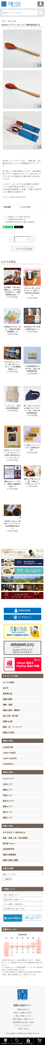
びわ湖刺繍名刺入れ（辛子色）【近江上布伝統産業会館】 (32, 368)
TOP (3, 21)
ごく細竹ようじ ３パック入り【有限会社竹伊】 (32, 447)
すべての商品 (8, 682)
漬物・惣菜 (7, 704)
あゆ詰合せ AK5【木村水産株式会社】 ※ (32, 328)
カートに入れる (24, 248)
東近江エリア (8, 801)
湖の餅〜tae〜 (9, 843)
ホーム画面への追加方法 (13, 904)
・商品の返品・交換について (22, 1019)
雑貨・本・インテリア (12, 727)
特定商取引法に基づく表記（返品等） (21, 222)
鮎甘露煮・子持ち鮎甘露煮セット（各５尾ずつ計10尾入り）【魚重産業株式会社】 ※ (12, 291)
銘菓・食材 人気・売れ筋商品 (15, 838)
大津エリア (7, 784)
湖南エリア (7, 789)
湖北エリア (7, 812)
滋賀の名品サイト (23, 1005)
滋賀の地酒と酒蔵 (10, 860)
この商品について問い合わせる (18, 217)
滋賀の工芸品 (12, 21)
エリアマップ (8, 778)
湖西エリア (7, 817)
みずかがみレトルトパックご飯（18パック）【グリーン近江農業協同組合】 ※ (12, 365)
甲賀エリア (7, 795)
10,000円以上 (8, 764)
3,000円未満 (8, 747)
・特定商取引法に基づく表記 (22, 1022)
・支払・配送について (22, 1016)
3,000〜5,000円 (9, 752)
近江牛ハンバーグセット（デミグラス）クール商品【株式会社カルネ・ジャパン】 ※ (12, 454)
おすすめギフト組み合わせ (14, 832)
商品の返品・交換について (14, 900)
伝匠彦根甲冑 (8, 849)
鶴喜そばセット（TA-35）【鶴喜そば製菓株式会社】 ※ (12, 484)
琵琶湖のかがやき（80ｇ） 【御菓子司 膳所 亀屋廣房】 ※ (12, 329)
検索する (8, 879)
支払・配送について (11, 895)
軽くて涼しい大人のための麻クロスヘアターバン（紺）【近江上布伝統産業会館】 (32, 409)
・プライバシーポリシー (22, 1025)
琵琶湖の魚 (7, 693)
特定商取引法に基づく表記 (14, 909)
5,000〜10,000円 (10, 758)
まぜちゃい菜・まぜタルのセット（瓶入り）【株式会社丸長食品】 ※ (32, 291)
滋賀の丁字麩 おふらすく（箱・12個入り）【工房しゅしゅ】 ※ (32, 481)
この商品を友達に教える (15, 219)
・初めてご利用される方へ (22, 1013)
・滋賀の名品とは (23, 1009)
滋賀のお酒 (7, 721)
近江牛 (5, 688)
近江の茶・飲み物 (10, 715)
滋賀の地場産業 (9, 854)
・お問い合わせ (22, 1029)
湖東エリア (7, 806)
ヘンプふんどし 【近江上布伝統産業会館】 (12, 407)
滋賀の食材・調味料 (11, 710)
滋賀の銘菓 (7, 699)
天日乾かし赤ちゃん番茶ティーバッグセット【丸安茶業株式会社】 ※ (12, 524)
